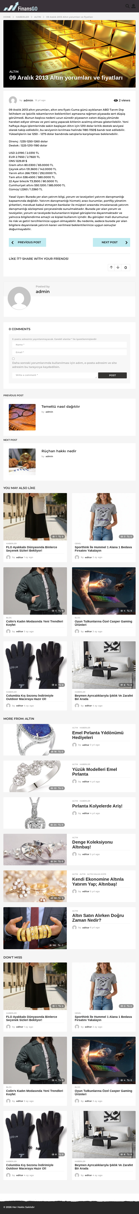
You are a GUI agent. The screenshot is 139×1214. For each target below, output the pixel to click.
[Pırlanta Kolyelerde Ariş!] (35, 813)
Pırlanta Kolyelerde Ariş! (97, 805)
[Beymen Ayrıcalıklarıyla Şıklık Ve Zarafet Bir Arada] (104, 665)
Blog (9, 618)
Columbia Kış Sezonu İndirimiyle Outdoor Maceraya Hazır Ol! (29, 697)
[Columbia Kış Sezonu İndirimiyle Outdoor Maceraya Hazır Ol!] (35, 665)
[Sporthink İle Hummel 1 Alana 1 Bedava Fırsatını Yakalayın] (104, 516)
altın (82, 874)
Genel (78, 543)
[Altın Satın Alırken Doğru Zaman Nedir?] (35, 928)
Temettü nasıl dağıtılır (61, 406)
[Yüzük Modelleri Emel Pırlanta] (35, 776)
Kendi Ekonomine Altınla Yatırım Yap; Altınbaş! (98, 882)
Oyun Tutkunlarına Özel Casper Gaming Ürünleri (103, 623)
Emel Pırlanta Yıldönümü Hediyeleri (98, 735)
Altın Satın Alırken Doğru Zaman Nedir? (98, 918)
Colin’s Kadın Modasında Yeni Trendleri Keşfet (34, 623)
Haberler (11, 543)
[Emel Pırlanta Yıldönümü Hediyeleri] (35, 740)
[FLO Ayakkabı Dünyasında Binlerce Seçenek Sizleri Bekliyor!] (35, 516)
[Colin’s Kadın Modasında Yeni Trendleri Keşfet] (35, 591)
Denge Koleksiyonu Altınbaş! (92, 844)
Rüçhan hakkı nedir (59, 451)
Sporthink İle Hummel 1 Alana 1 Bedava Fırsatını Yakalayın (103, 549)
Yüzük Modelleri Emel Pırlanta (94, 772)
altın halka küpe (96, 874)
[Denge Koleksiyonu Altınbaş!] (35, 849)
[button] (127, 6)
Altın (14, 71)
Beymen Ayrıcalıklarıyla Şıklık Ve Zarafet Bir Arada (104, 697)
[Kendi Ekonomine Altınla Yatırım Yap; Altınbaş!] (35, 886)
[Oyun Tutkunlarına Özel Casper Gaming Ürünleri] (104, 591)
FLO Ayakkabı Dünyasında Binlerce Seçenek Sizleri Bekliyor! (31, 549)
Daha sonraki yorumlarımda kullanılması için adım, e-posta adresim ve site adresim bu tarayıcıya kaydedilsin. (64, 365)
